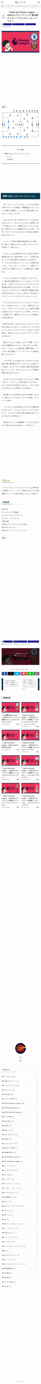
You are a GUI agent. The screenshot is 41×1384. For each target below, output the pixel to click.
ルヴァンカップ (10, 1143)
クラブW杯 (9, 1117)
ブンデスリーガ (10, 1170)
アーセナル (9, 1076)
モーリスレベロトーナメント (14, 1264)
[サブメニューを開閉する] (37, 1076)
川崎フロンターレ (11, 1081)
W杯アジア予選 (10, 1148)
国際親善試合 (10, 1268)
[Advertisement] (20, 76)
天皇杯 (7, 1139)
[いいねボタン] (3, 107)
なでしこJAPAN (10, 1099)
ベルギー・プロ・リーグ (13, 1188)
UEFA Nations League (12, 1157)
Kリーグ (8, 1201)
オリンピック (10, 1259)
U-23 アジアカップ (11, 1255)
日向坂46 (8, 1277)
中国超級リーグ (10, 1197)
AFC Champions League (13, 1161)
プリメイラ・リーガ (12, 1183)
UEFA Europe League (12, 1108)
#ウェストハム (26, 644)
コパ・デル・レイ (11, 1228)
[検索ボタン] (38, 2)
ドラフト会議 (10, 1282)
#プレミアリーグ (8, 644)
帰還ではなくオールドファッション (17, 154)
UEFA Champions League (14, 1103)
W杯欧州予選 (10, 1152)
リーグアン (9, 1179)
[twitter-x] (20, 1061)
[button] (5, 673)
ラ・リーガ (9, 1166)
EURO (8, 1126)
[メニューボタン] (2, 2)
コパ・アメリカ (10, 1237)
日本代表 (8, 1094)
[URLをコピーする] (36, 673)
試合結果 (10, 159)
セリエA (8, 1175)
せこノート (20, 2)
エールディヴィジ (11, 1192)
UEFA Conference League (13, 1112)
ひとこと (10, 156)
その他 (7, 1286)
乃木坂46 (8, 1273)
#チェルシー (17, 644)
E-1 (6, 1251)
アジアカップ (9, 1242)
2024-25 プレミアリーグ (18, 24)
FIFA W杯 (9, 1121)
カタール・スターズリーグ (14, 1206)
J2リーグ (8, 1210)
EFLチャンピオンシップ (13, 1224)
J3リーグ (8, 1215)
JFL (6, 1219)
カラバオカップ (10, 1134)
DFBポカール (9, 1233)
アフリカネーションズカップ (14, 1246)
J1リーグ (9, 1090)
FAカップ (8, 1130)
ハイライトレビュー (30, 24)
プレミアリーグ (7, 24)
